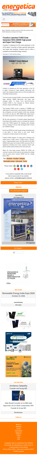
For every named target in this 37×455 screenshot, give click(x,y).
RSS (18, 439)
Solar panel (18, 161)
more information (18, 302)
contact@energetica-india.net (23, 178)
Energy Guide (18, 182)
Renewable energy (9, 161)
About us (18, 424)
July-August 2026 (18, 197)
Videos (19, 435)
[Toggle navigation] (3, 19)
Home (3, 30)
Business (8, 30)
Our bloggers (18, 248)
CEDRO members (18, 451)
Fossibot (16, 158)
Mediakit (18, 427)
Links (18, 437)
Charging (22, 158)
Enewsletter (18, 431)
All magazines (30, 243)
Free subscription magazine (18, 191)
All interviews (18, 412)
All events (18, 305)
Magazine (19, 433)
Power (25, 161)
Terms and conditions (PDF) (25, 449)
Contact (18, 429)
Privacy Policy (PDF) (9, 449)
